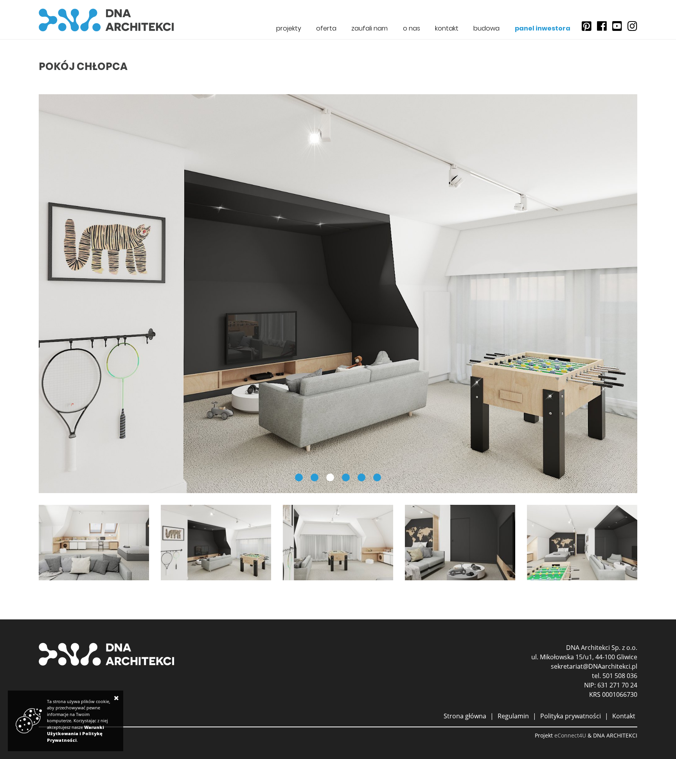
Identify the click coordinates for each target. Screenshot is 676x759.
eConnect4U (570, 735)
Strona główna (465, 716)
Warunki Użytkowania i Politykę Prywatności (75, 733)
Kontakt (446, 28)
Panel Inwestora (542, 28)
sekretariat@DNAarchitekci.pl (594, 666)
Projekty (288, 28)
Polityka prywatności (570, 716)
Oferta (326, 28)
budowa (486, 28)
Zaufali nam (369, 28)
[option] (338, 293)
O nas (411, 28)
